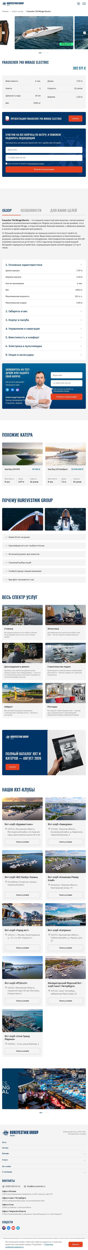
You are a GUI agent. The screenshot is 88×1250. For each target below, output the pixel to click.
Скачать (75, 118)
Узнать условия (22, 842)
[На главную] (13, 4)
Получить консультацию (44, 169)
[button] (3, 32)
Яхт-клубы (6, 1166)
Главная (5, 11)
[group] (44, 1088)
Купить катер (17, 11)
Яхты (4, 1142)
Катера (5, 1148)
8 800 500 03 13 (13, 1186)
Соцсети (7, 1222)
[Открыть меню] (84, 3)
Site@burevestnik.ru (36, 1186)
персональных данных (36, 164)
